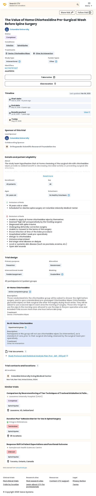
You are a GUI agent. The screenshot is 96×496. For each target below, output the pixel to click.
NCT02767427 (11, 68)
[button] (10, 45)
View (86, 112)
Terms (75, 484)
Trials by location (11, 484)
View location (46, 84)
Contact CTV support (59, 481)
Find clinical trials (10, 481)
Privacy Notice (79, 481)
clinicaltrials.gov (21, 468)
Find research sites (34, 481)
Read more (48, 176)
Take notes (46, 77)
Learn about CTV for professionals (35, 485)
